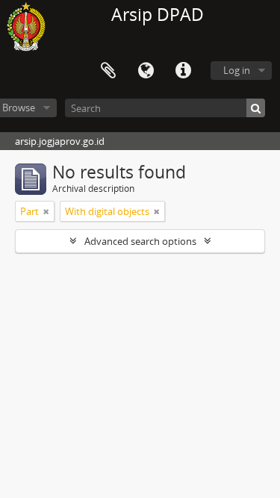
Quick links (183, 71)
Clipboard (108, 71)
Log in (236, 70)
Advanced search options (140, 241)
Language (145, 71)
